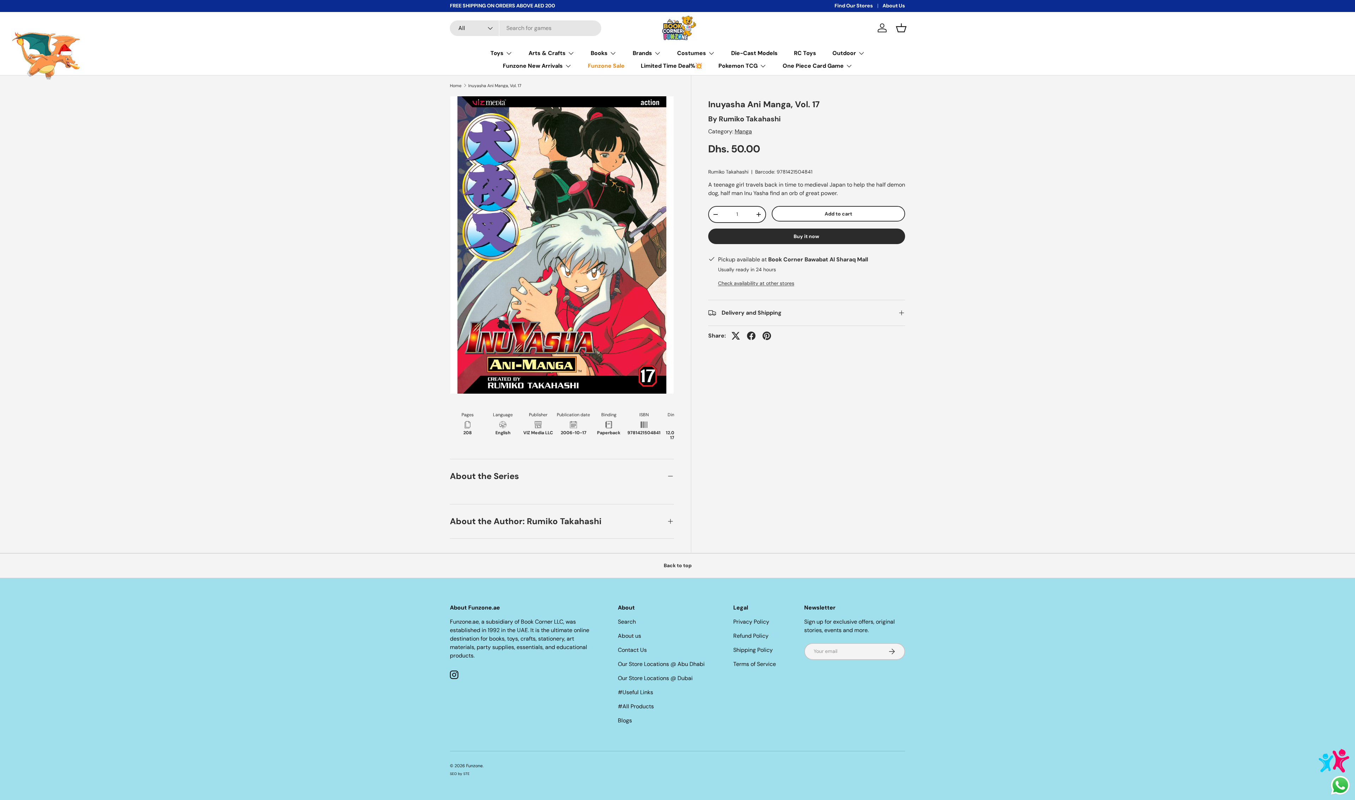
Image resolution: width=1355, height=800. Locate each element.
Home (456, 86)
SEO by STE (460, 773)
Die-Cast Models (754, 53)
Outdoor (844, 53)
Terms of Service (754, 664)
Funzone (474, 766)
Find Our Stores (854, 5)
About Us (894, 5)
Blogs (625, 720)
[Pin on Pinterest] (767, 336)
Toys (497, 53)
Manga (743, 131)
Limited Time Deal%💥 (671, 65)
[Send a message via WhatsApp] (1340, 785)
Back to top (678, 565)
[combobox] (525, 28)
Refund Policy (751, 636)
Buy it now (806, 236)
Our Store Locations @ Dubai (655, 678)
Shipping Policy (753, 650)
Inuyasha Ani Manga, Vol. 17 (494, 86)
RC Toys (805, 53)
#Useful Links (635, 692)
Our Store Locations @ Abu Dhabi (661, 664)
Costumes (691, 53)
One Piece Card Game (813, 65)
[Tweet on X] (735, 336)
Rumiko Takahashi (750, 118)
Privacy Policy (751, 621)
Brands (642, 53)
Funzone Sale (606, 65)
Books (599, 53)
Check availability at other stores (756, 283)
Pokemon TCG (738, 65)
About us (629, 636)
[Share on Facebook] (751, 336)
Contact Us (632, 650)
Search (627, 621)
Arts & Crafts (547, 53)
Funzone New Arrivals (533, 65)
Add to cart (838, 214)
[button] (901, 27)
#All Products (636, 706)
